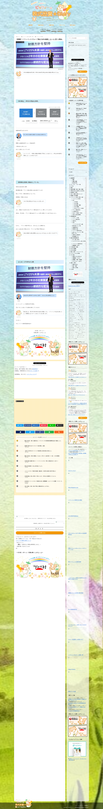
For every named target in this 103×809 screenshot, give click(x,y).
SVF (79, 200)
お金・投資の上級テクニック (78, 193)
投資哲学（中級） (78, 192)
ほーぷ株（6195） (79, 239)
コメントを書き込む (40, 533)
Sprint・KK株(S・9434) (79, 213)
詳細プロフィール (83, 71)
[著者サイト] (20, 432)
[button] (86, 38)
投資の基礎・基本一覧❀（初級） (78, 189)
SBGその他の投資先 (79, 214)
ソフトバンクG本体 (20, 401)
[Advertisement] (40, 88)
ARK (79, 222)
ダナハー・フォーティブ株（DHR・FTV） (78, 233)
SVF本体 (80, 201)
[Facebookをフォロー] (39, 432)
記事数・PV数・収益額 (79, 259)
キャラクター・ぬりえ (79, 261)
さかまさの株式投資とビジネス (75, 450)
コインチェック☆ (31, 374)
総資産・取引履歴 (78, 195)
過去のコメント (83, 417)
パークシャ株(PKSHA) (79, 230)
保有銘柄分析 (78, 216)
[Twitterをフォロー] (30, 432)
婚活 (78, 187)
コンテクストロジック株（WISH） (79, 242)
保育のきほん (79, 264)
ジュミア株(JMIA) (79, 219)
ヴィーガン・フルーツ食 (78, 184)
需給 (79, 179)
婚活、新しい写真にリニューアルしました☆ (76, 394)
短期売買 (78, 178)
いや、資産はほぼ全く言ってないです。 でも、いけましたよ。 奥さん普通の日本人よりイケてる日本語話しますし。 (77, 392)
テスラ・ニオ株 (79, 217)
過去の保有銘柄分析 (78, 237)
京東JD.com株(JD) (79, 234)
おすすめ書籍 (78, 248)
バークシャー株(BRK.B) (79, 243)
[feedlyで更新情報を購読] (49, 432)
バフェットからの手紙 (78, 253)
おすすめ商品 (78, 250)
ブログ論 (78, 254)
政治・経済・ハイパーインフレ (78, 251)
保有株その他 (79, 228)
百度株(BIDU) (79, 227)
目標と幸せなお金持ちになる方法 (78, 190)
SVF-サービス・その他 (80, 208)
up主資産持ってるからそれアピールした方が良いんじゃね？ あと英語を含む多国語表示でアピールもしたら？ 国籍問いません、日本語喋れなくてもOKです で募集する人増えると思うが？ (77, 412)
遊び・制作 (79, 266)
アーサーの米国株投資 (73, 710)
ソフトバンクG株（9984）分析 (78, 197)
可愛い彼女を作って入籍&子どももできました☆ (77, 377)
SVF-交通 (80, 203)
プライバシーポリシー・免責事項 (81, 805)
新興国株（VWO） (79, 245)
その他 (78, 269)
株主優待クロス (79, 236)
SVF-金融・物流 (80, 205)
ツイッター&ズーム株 (80, 224)
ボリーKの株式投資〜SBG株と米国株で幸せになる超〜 (77, 454)
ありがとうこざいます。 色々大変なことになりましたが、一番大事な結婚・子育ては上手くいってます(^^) (77, 374)
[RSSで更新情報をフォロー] (59, 432)
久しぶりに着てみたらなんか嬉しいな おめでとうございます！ (77, 383)
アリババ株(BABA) (79, 209)
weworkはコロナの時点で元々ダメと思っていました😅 (78, 401)
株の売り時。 (79, 182)
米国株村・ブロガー (79, 258)
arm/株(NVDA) (79, 211)
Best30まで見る (83, 162)
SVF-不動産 (80, 206)
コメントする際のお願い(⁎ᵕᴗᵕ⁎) (23, 540)
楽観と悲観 (79, 181)
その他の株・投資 (78, 246)
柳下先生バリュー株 (79, 225)
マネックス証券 (33, 370)
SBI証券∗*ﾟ (35, 369)
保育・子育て (78, 262)
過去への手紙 (79, 267)
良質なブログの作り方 (79, 256)
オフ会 (78, 186)
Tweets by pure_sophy (73, 286)
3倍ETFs (79, 220)
